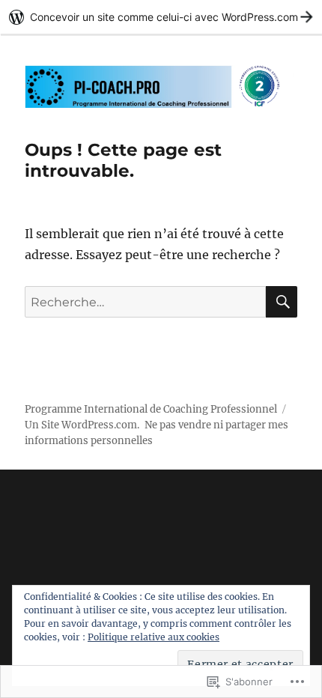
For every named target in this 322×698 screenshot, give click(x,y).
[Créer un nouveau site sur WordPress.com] (161, 17)
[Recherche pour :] (145, 301)
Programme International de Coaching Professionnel (151, 409)
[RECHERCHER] (281, 302)
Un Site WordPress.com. (82, 425)
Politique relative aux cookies (153, 637)
